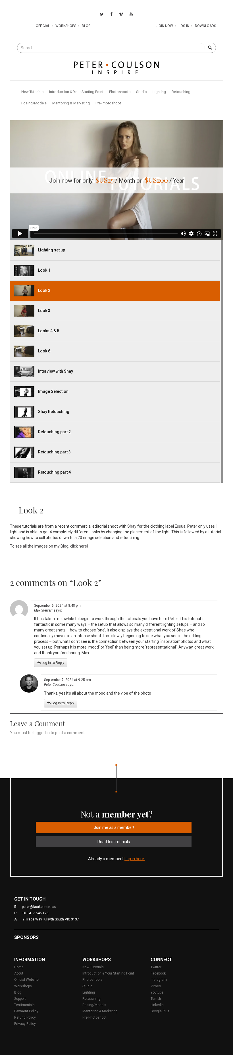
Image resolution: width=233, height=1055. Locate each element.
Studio (141, 92)
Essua (180, 526)
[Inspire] (116, 67)
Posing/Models (34, 103)
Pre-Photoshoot (108, 103)
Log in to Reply (52, 663)
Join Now (165, 26)
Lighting (159, 92)
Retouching (181, 92)
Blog (86, 26)
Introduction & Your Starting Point (76, 92)
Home (19, 967)
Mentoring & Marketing (71, 103)
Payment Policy (26, 1011)
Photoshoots (119, 92)
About (18, 973)
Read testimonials (113, 841)
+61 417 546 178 (35, 913)
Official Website (26, 980)
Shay (131, 526)
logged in (42, 732)
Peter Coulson (54, 685)
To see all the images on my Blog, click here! (49, 546)
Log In (184, 26)
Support (20, 999)
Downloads (205, 26)
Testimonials (24, 1005)
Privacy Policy (25, 1024)
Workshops (65, 26)
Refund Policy (25, 1017)
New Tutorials (32, 92)
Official (43, 26)
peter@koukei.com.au (39, 907)
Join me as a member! (114, 827)
